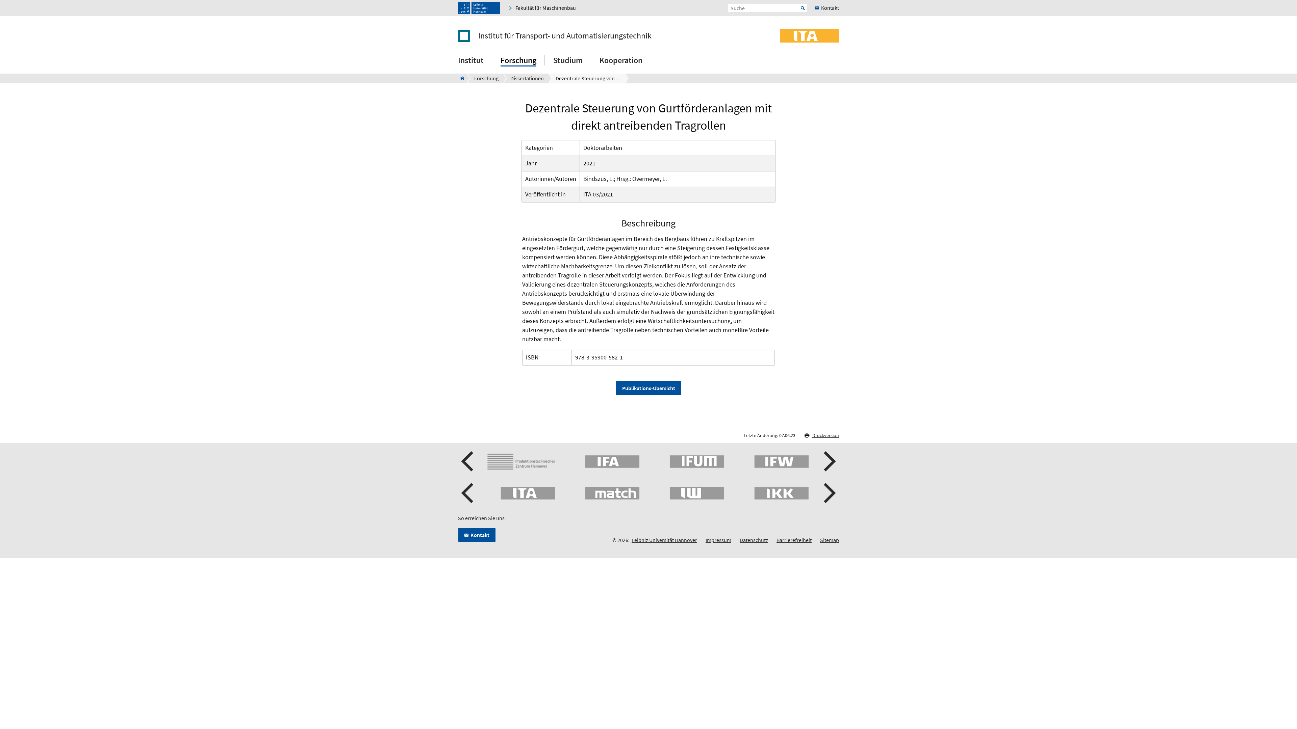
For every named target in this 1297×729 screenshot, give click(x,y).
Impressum (718, 540)
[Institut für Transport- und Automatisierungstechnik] (460, 78)
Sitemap (829, 540)
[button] (468, 461)
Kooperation (621, 60)
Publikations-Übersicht (648, 388)
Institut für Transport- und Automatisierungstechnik (565, 36)
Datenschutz (754, 540)
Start (803, 8)
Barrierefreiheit (794, 540)
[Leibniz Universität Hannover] (479, 8)
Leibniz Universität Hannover (664, 540)
